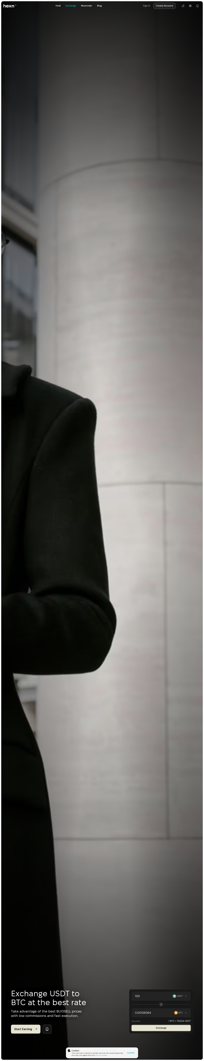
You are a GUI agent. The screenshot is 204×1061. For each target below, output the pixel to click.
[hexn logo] (10, 5)
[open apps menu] (197, 6)
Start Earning (23, 1029)
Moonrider (86, 6)
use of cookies (101, 1055)
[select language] (190, 6)
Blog (99, 6)
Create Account (164, 6)
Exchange (71, 6)
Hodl (58, 6)
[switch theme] (183, 6)
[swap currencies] (161, 1004)
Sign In (146, 6)
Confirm (131, 1053)
